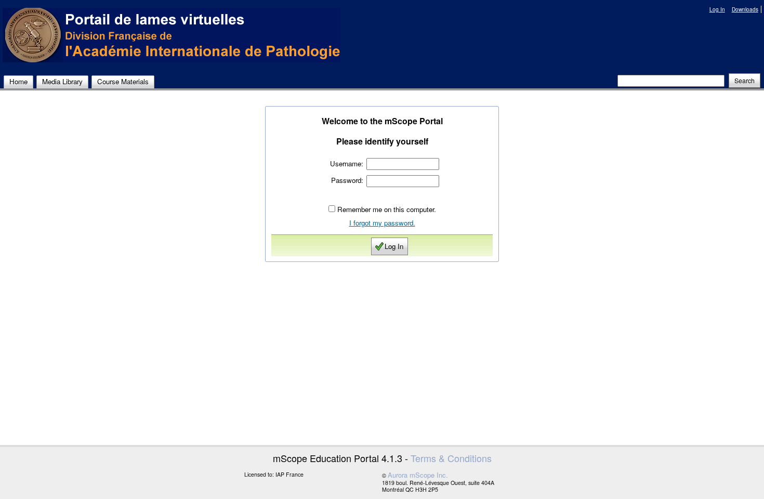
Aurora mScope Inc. (418, 475)
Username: (346, 163)
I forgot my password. (382, 223)
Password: (347, 180)
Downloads (745, 9)
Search (744, 80)
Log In (717, 9)
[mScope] (171, 35)
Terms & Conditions (451, 458)
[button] (744, 80)
